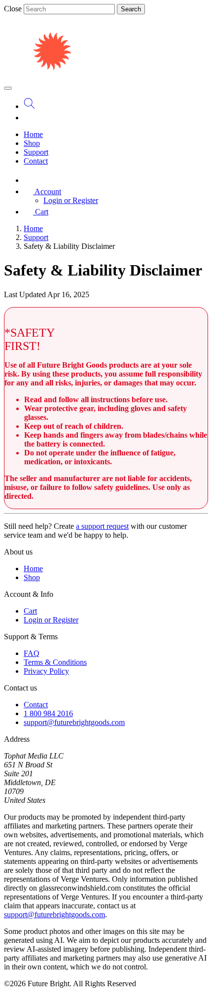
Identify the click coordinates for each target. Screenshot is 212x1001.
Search (131, 9)
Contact (36, 161)
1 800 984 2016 (48, 713)
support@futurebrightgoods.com (74, 722)
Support (36, 152)
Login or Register (70, 200)
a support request (102, 526)
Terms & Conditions (55, 662)
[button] (42, 191)
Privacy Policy (46, 671)
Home (33, 134)
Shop (32, 143)
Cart (30, 611)
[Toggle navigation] (8, 88)
